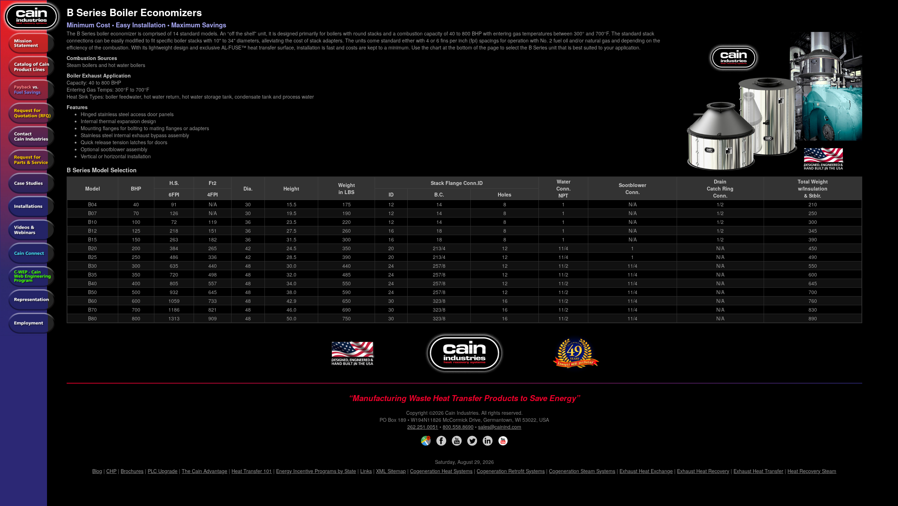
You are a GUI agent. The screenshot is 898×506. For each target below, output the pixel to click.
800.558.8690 (458, 426)
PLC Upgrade (162, 470)
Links (366, 470)
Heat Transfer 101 (252, 470)
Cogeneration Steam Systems (582, 470)
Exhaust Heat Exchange (646, 470)
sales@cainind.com (499, 426)
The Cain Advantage (204, 470)
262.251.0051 (422, 426)
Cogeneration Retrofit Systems (511, 470)
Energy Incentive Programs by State (316, 470)
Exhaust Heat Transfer (758, 470)
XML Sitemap (391, 470)
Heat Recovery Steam (812, 470)
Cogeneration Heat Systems (441, 470)
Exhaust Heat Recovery (703, 470)
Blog (97, 470)
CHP (111, 470)
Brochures (132, 470)
